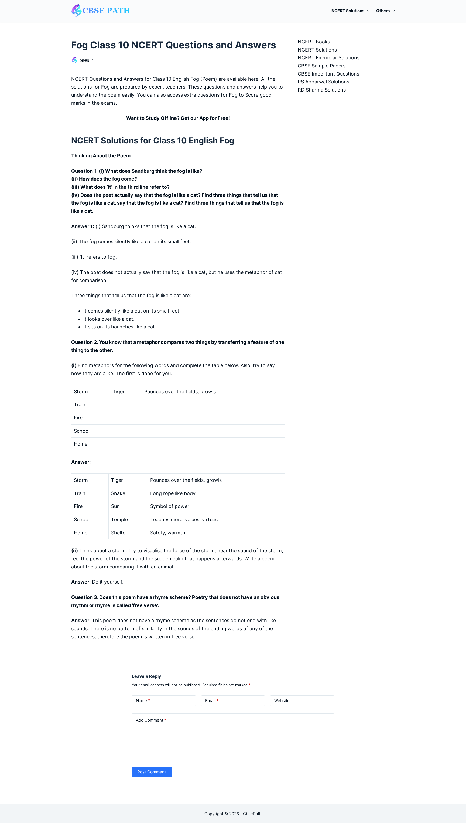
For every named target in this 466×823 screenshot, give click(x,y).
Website (282, 700)
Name (143, 700)
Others (383, 10)
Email (211, 700)
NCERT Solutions (347, 10)
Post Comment (151, 771)
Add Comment (151, 720)
